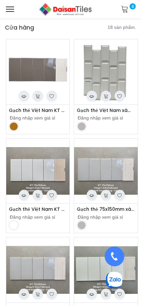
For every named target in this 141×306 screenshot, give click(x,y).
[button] (24, 96)
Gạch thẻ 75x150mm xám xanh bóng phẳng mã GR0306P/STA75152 (106, 209)
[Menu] (10, 9)
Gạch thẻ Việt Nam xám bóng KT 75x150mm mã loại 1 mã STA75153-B (106, 110)
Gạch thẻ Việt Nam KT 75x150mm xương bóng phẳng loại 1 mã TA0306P (38, 110)
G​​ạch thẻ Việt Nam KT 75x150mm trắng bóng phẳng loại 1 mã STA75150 (38, 209)
